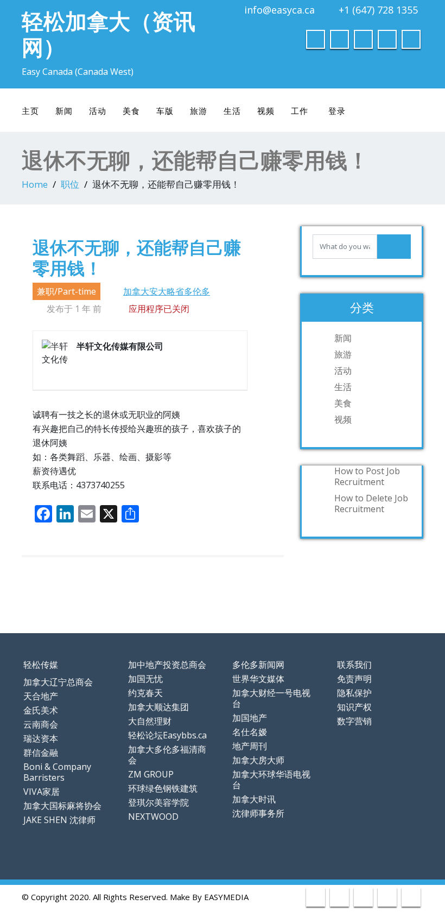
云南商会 (40, 724)
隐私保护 (354, 693)
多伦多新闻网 (258, 665)
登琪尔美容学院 (158, 802)
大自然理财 (149, 721)
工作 (299, 110)
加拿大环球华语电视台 (271, 779)
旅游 (198, 110)
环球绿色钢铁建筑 (163, 788)
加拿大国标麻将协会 (62, 806)
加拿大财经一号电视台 (271, 698)
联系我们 (354, 665)
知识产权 (354, 707)
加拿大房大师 (258, 760)
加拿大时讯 (254, 799)
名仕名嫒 (249, 732)
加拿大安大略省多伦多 (166, 291)
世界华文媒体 (258, 679)
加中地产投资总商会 (167, 665)
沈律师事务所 (258, 813)
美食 (131, 110)
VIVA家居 (41, 792)
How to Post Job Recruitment (367, 476)
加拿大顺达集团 (158, 707)
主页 (30, 110)
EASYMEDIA (226, 896)
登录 (337, 110)
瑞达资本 (40, 738)
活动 (97, 110)
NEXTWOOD (153, 817)
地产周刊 (249, 746)
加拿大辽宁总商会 (58, 682)
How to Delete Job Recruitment (371, 503)
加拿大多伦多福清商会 (167, 754)
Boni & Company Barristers (57, 772)
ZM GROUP (151, 774)
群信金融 (40, 752)
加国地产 (249, 718)
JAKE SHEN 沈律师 (59, 820)
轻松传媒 (40, 665)
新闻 (64, 110)
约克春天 (145, 693)
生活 (232, 110)
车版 (165, 110)
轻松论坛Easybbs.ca (167, 735)
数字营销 (354, 721)
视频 (266, 110)
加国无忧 (145, 679)
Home (35, 184)
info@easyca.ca (279, 9)
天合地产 (40, 696)
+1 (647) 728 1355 (378, 9)
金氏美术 (40, 710)
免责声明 (354, 679)
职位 (70, 184)
